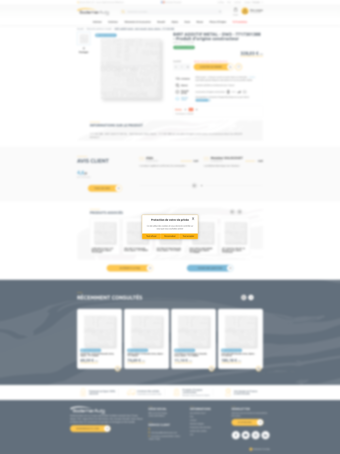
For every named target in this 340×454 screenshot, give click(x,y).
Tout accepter (188, 236)
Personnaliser (170, 236)
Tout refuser (151, 236)
